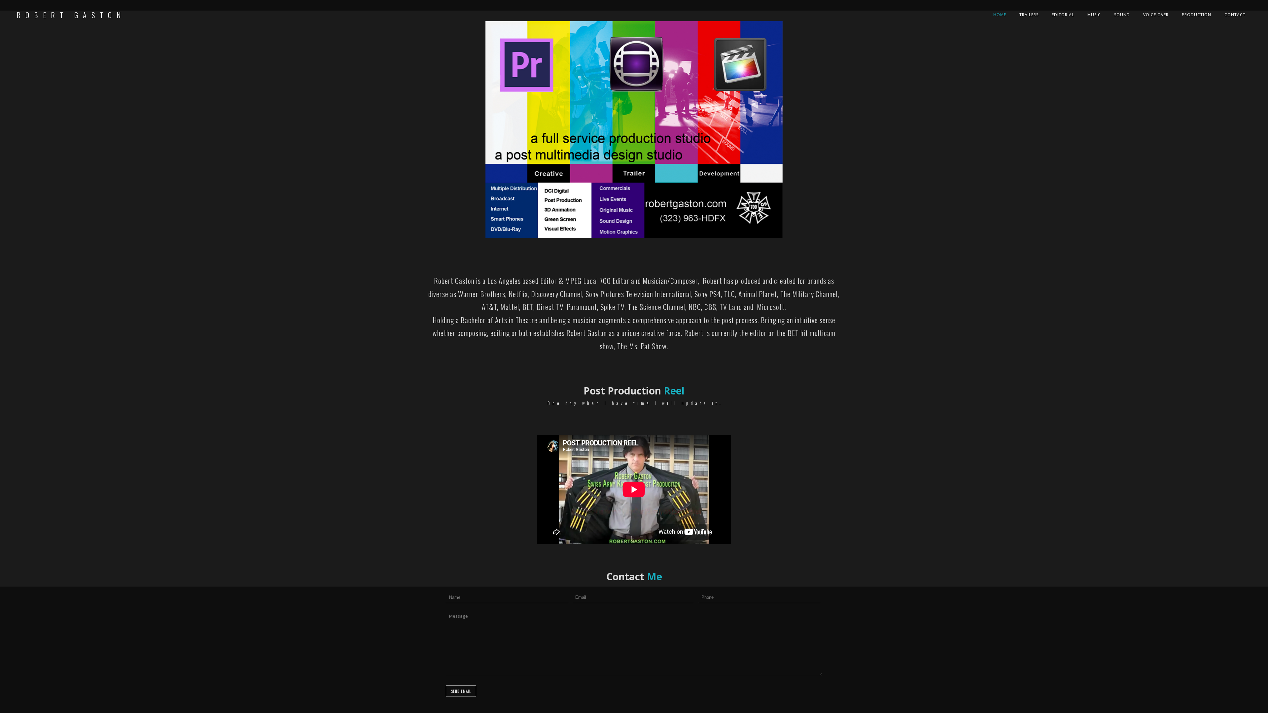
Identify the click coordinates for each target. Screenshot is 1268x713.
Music (1094, 14)
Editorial (1063, 14)
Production (1196, 14)
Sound (1122, 14)
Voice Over (1156, 14)
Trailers (1029, 14)
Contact (1235, 14)
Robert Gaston (71, 15)
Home (999, 14)
